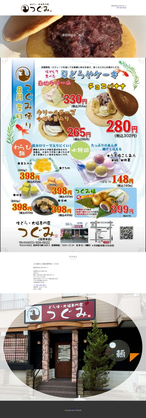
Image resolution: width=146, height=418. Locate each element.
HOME (73, 408)
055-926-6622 (121, 7)
